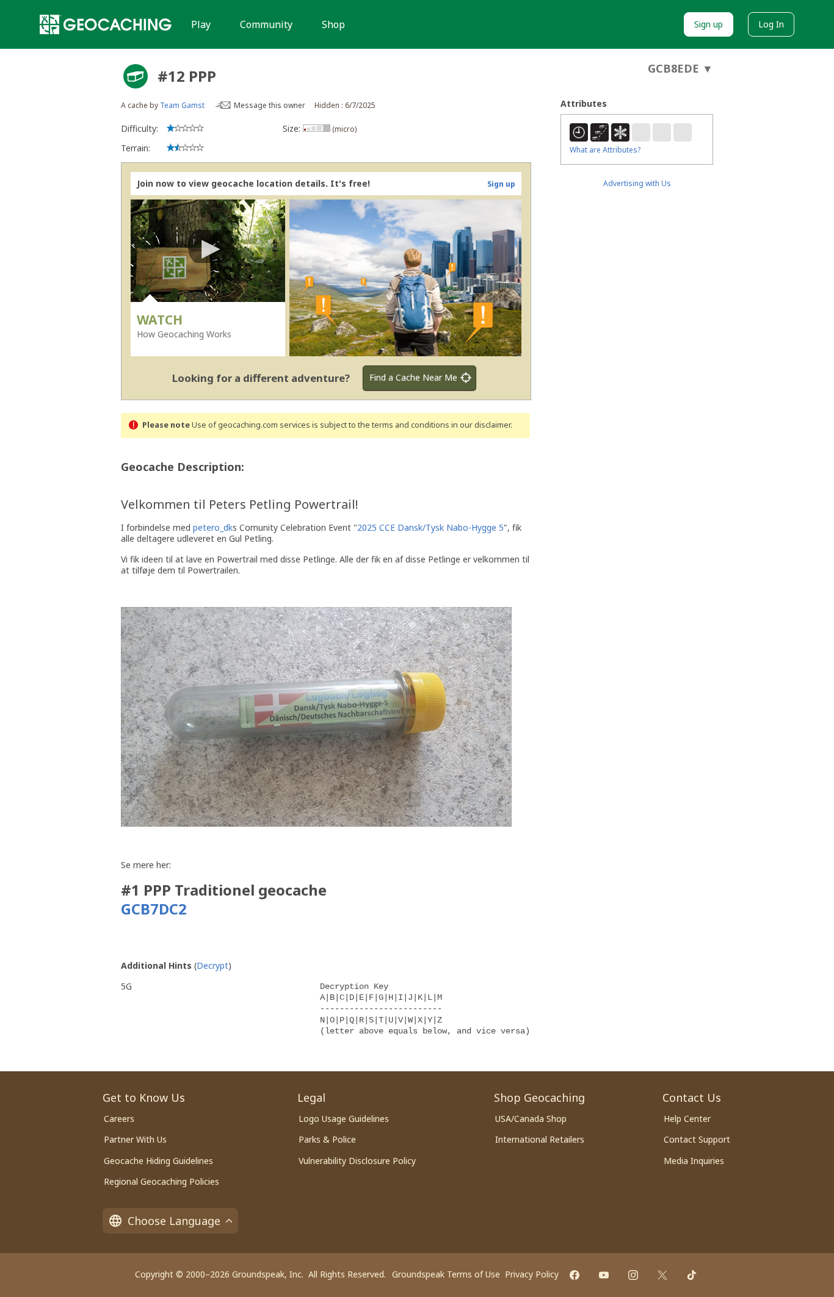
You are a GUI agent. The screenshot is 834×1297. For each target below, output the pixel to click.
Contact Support (697, 1139)
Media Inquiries (694, 1160)
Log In (771, 24)
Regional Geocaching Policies (161, 1181)
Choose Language (174, 1220)
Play (201, 24)
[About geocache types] (135, 76)
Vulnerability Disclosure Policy (357, 1160)
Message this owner (269, 105)
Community (266, 24)
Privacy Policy (532, 1274)
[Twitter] (662, 1275)
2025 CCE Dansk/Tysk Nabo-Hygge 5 (430, 527)
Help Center (687, 1118)
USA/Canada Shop (531, 1118)
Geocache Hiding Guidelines (158, 1160)
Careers (119, 1118)
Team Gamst (182, 105)
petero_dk (213, 527)
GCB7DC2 (155, 909)
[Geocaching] (106, 24)
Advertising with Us (637, 183)
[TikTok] (691, 1275)
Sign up (708, 24)
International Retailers (539, 1139)
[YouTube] (603, 1275)
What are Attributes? (605, 150)
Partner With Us (135, 1139)
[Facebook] (574, 1275)
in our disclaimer (480, 425)
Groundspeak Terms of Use (446, 1274)
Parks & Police (327, 1139)
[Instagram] (633, 1275)
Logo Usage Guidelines (344, 1118)
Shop (333, 24)
